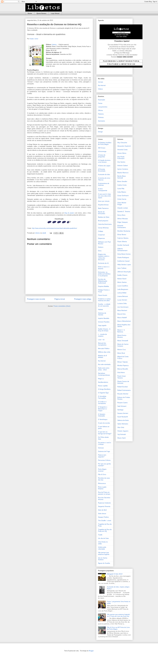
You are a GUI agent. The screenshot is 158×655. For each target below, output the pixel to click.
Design (100, 132)
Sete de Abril (102, 510)
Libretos (54, 44)
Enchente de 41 (103, 263)
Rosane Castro (122, 402)
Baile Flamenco (103, 208)
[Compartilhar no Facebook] (61, 233)
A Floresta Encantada (101, 170)
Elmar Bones (121, 234)
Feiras (100, 103)
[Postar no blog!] (56, 233)
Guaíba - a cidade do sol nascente (104, 305)
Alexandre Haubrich (124, 146)
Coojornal (101, 235)
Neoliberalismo (103, 382)
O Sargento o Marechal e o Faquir (102, 408)
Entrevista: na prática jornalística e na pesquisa (104, 274)
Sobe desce (102, 513)
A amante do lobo (104, 174)
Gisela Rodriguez (123, 257)
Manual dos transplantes (102, 344)
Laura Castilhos (122, 286)
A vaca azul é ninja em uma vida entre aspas (104, 196)
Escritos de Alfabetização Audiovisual (102, 281)
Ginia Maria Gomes (124, 254)
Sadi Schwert (121, 406)
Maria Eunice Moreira (121, 336)
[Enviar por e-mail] (54, 233)
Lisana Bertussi (122, 296)
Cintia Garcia (121, 199)
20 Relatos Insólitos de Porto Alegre (104, 143)
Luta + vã (101, 339)
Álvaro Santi (121, 438)
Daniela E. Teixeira (123, 211)
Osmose (101, 448)
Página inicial (59, 299)
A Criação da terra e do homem (104, 161)
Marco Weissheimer (124, 321)
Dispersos (101, 238)
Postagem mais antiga (82, 299)
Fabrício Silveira (122, 238)
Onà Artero (121, 372)
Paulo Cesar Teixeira (121, 377)
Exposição (101, 100)
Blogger (91, 651)
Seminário (101, 121)
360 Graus (101, 148)
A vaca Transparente (102, 189)
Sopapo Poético (103, 517)
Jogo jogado (102, 325)
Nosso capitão (103, 386)
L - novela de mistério (102, 335)
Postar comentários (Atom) (62, 306)
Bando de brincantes (101, 212)
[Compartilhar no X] (59, 233)
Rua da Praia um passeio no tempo (104, 493)
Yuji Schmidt (121, 434)
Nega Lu (101, 378)
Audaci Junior (34, 39)
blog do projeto (69, 213)
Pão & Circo (102, 474)
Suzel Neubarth (122, 417)
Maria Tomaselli (122, 340)
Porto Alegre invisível (102, 470)
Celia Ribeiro (121, 192)
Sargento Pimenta (104, 506)
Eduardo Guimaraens (121, 226)
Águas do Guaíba (104, 563)
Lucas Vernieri (122, 300)
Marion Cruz (121, 349)
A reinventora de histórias (103, 184)
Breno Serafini (122, 181)
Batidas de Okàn (103, 217)
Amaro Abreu (121, 153)
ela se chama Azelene (102, 559)
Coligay (100, 231)
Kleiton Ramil (121, 279)
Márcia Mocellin (122, 369)
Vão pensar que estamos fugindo (103, 553)
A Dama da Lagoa (104, 165)
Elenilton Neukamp (123, 231)
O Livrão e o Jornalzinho (102, 402)
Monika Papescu (123, 365)
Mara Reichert (122, 310)
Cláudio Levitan (122, 208)
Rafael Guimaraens (124, 390)
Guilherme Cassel (123, 261)
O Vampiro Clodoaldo (101, 415)
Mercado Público (103, 348)
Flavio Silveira (122, 241)
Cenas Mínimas (103, 228)
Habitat (100, 309)
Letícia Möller (122, 293)
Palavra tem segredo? (102, 456)
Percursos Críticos (104, 460)
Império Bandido (103, 318)
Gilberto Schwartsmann (122, 249)
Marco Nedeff (122, 317)
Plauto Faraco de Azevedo (123, 382)
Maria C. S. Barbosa (121, 331)
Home (30, 13)
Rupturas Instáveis (104, 503)
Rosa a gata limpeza (102, 488)
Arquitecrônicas (103, 205)
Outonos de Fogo (104, 451)
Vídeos (100, 89)
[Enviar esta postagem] (50, 233)
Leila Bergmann (122, 289)
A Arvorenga (102, 151)
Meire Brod (121, 353)
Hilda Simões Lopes (124, 264)
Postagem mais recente (36, 299)
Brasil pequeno (103, 220)
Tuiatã (100, 535)
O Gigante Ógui (103, 393)
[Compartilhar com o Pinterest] (63, 233)
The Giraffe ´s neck (104, 520)
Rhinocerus (102, 483)
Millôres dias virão (104, 352)
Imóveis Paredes (103, 322)
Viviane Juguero (122, 431)
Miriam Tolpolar (122, 362)
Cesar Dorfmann (123, 195)
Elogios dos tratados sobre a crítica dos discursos (103, 256)
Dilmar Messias (122, 218)
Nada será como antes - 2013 (103, 369)
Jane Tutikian (121, 268)
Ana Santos (121, 162)
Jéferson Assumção (124, 272)
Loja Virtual (55, 13)
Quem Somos (41, 13)
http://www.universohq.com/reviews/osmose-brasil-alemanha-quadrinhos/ (54, 228)
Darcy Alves (121, 215)
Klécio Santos (122, 282)
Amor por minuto (103, 201)
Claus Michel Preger (121, 203)
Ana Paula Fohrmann (120, 157)
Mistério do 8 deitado (102, 356)
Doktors (100, 247)
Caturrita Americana (105, 224)
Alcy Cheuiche (122, 142)
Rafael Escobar (122, 387)
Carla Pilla (120, 188)
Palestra (101, 114)
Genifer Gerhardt (123, 245)
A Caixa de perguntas (101, 156)
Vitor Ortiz (120, 427)
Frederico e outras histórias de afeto (104, 299)
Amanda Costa (122, 149)
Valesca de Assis (123, 420)
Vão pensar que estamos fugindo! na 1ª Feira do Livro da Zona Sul (118, 615)
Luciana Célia (122, 303)
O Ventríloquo (102, 419)
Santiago (120, 410)
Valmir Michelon (122, 424)
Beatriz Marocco (122, 172)
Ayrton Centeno (122, 169)
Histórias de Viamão (102, 314)
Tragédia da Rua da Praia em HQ (105, 530)
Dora (99, 251)
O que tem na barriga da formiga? (104, 432)
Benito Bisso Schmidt (121, 177)
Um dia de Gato (103, 538)
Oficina (100, 110)
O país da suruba (104, 423)
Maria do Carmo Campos (122, 345)
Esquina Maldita (103, 286)
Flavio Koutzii (102, 295)
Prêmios (101, 117)
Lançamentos (102, 107)
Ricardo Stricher (122, 394)
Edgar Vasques (122, 222)
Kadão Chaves (122, 275)
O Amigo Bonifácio (104, 389)
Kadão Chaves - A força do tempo (104, 330)
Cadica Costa (122, 185)
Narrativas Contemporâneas (104, 374)
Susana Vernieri (122, 413)
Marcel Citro (121, 314)
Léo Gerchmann (122, 307)
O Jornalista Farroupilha (102, 397)
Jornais (100, 82)
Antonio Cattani (122, 165)
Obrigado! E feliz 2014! (115, 574)
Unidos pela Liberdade (102, 548)
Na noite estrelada (104, 364)
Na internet (102, 85)
